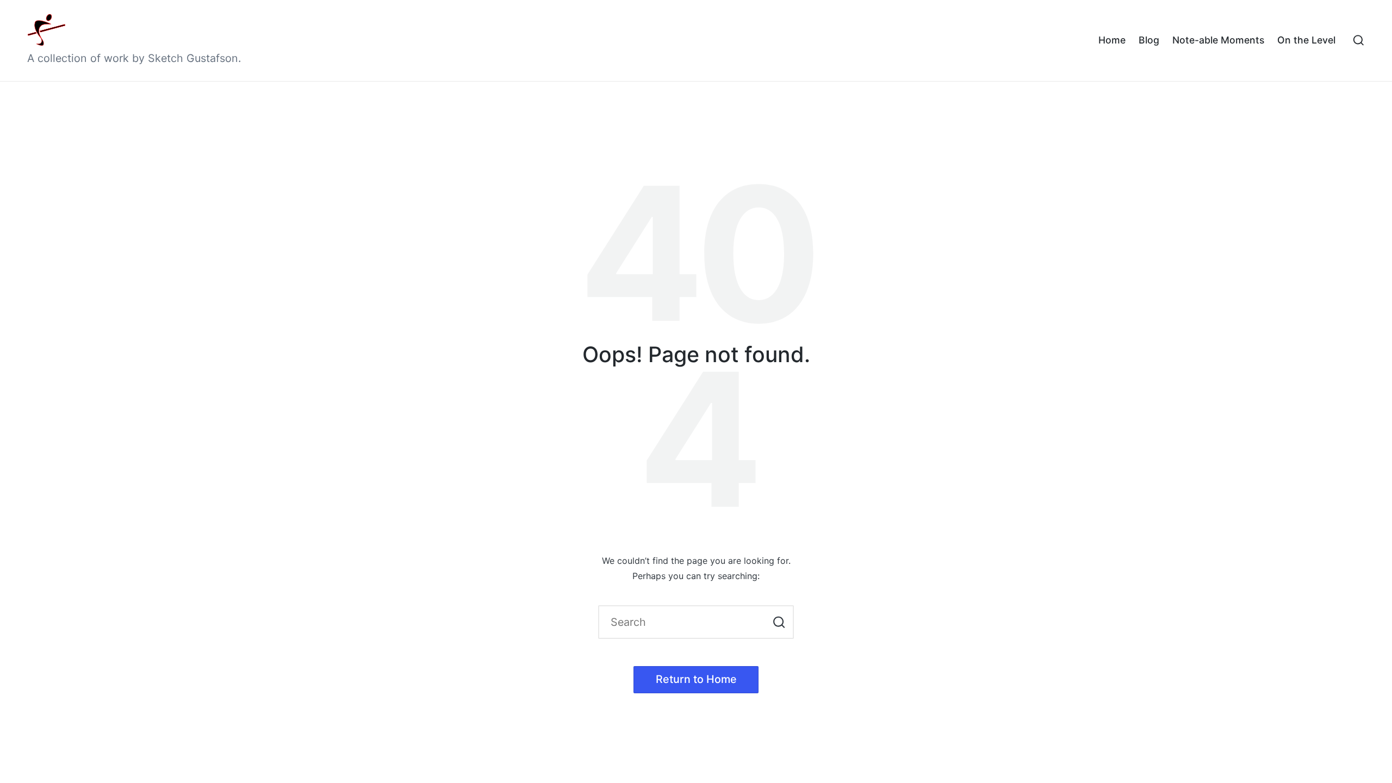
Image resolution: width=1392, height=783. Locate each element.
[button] (779, 622)
